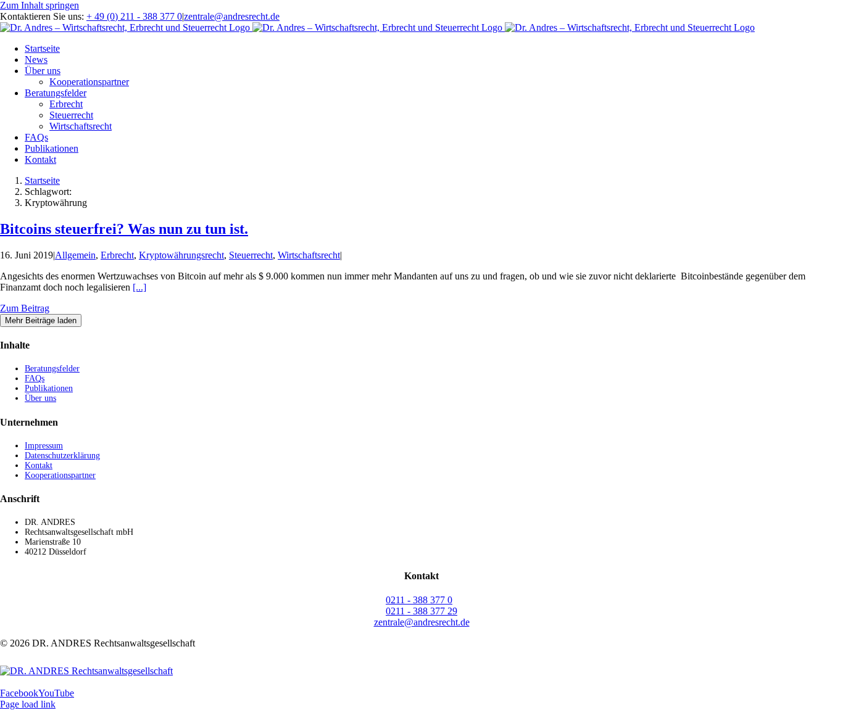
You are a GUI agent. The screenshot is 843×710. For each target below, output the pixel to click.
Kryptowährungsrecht (181, 255)
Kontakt (38, 465)
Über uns (40, 398)
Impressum (44, 445)
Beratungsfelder (52, 368)
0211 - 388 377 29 (421, 611)
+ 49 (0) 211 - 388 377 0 (134, 16)
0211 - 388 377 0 (419, 600)
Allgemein (75, 255)
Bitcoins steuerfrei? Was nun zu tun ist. (124, 229)
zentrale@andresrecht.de (232, 16)
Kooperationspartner (60, 475)
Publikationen (49, 388)
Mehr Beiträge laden (41, 320)
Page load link (28, 704)
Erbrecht (117, 255)
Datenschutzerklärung (62, 455)
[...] (139, 287)
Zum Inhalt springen (39, 5)
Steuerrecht (251, 255)
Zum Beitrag (24, 308)
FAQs (34, 378)
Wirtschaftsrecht (309, 255)
